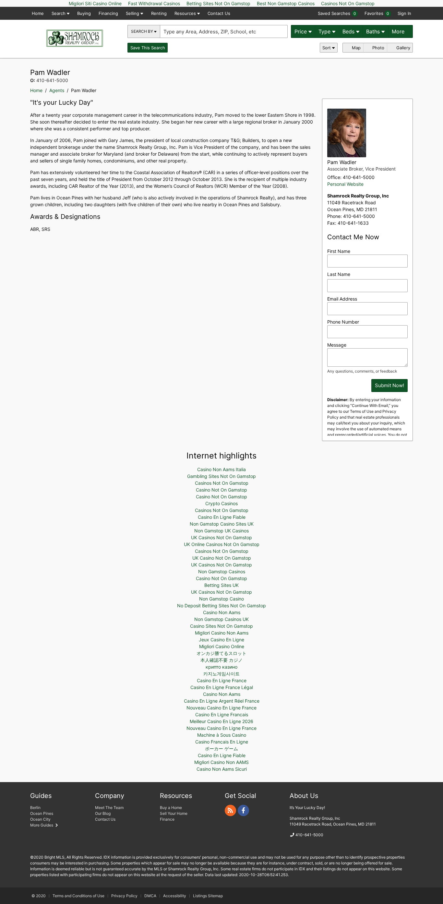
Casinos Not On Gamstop (221, 483)
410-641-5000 (359, 177)
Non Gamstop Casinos (221, 571)
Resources (185, 13)
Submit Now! (389, 385)
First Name (338, 251)
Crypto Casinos (221, 503)
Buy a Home (171, 807)
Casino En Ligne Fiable (221, 517)
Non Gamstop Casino (221, 598)
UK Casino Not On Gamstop (221, 558)
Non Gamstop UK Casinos (221, 530)
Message (336, 345)
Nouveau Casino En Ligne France (221, 707)
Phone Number (343, 322)
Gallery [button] (402, 47)
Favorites (377, 13)
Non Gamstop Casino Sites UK (222, 524)
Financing (108, 13)
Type (325, 31)
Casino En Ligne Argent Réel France (221, 701)
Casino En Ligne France (221, 680)
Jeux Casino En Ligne (221, 639)
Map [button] (356, 47)
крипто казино (221, 667)
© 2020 (38, 895)
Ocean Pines (41, 813)
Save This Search (147, 47)
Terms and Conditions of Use (78, 895)
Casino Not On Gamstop (221, 490)
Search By (142, 31)
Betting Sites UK (221, 585)
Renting (159, 13)
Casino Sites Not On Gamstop (221, 626)
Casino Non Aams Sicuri (222, 769)
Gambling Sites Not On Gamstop (221, 476)
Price (301, 31)
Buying (84, 13)
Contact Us (219, 13)
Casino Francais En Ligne (221, 741)
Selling (133, 13)
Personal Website (345, 184)
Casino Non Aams (221, 612)
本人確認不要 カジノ (221, 660)
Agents (56, 90)
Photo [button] (377, 47)
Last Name (338, 274)
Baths (373, 31)
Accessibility (174, 895)
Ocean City (40, 819)
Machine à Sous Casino (221, 735)
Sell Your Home (173, 813)
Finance (167, 819)
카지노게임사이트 (221, 673)
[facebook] (243, 810)
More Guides (42, 825)
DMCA (150, 895)
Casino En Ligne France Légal (221, 687)
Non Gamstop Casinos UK (221, 619)
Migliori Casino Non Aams (221, 633)
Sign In (404, 13)
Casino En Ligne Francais (221, 714)
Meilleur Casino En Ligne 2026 (221, 721)
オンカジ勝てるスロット (221, 653)
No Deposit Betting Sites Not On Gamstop (221, 605)
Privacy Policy (124, 895)
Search (59, 13)
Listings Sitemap (208, 895)
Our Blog (103, 813)
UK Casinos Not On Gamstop (221, 537)
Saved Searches (337, 13)
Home (38, 13)
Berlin (35, 807)
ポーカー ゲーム (221, 748)
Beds (349, 31)
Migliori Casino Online (221, 646)
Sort (327, 47)
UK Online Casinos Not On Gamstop (221, 544)
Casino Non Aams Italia (221, 469)
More (399, 31)
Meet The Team (109, 807)
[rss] (230, 810)
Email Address (342, 299)
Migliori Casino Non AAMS (221, 762)
